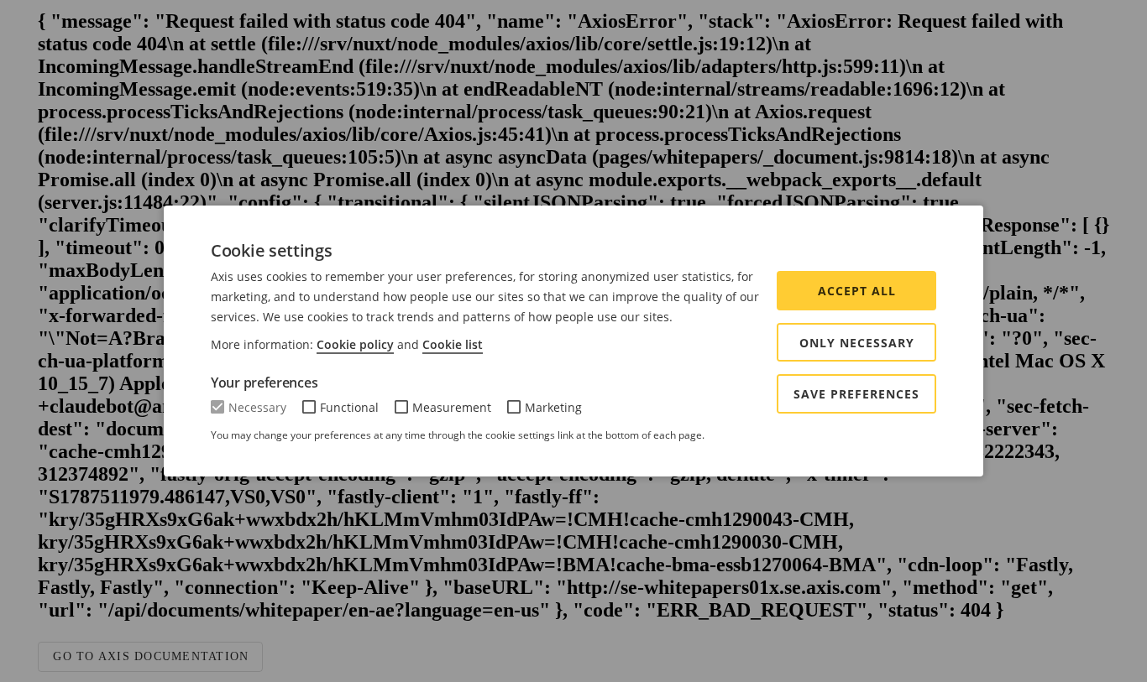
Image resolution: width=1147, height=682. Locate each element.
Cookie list (452, 344)
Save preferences (856, 394)
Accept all (857, 291)
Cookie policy (355, 344)
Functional (349, 407)
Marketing (553, 407)
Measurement (451, 407)
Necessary (257, 407)
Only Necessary (856, 343)
